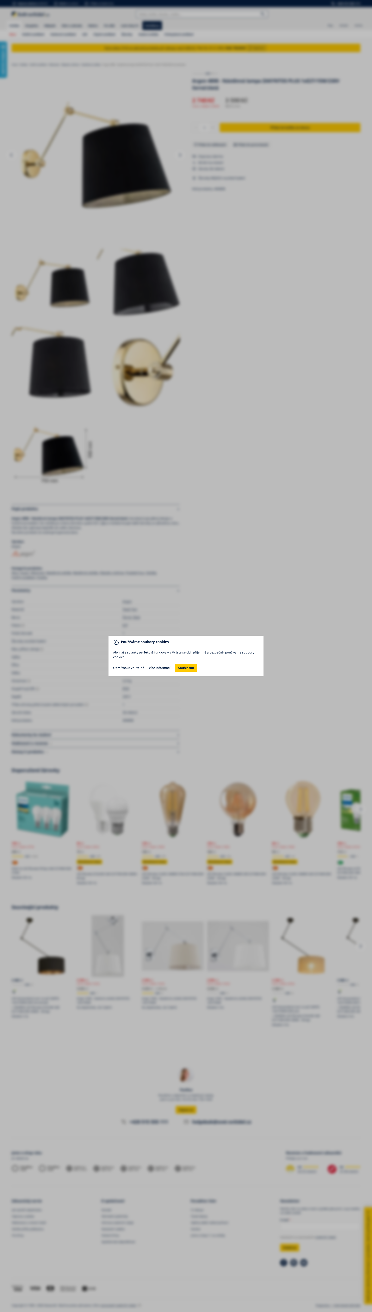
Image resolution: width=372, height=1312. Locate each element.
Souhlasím (186, 668)
